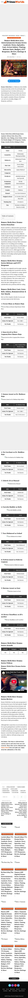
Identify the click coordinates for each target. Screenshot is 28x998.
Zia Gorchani (15, 792)
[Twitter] (18, 796)
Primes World (5, 747)
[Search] (26, 2)
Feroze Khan (5, 788)
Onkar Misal (11, 56)
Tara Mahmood (6, 792)
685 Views (19, 56)
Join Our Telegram (14, 81)
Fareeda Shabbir (21, 786)
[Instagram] (12, 985)
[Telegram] (25, 796)
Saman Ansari (15, 790)
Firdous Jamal (14, 788)
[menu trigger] (3, 2)
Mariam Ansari (6, 790)
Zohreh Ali (23, 792)
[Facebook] (14, 796)
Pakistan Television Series (14, 37)
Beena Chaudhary (11, 786)
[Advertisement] (14, 18)
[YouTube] (15, 985)
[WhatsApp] (21, 796)
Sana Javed (23, 790)
